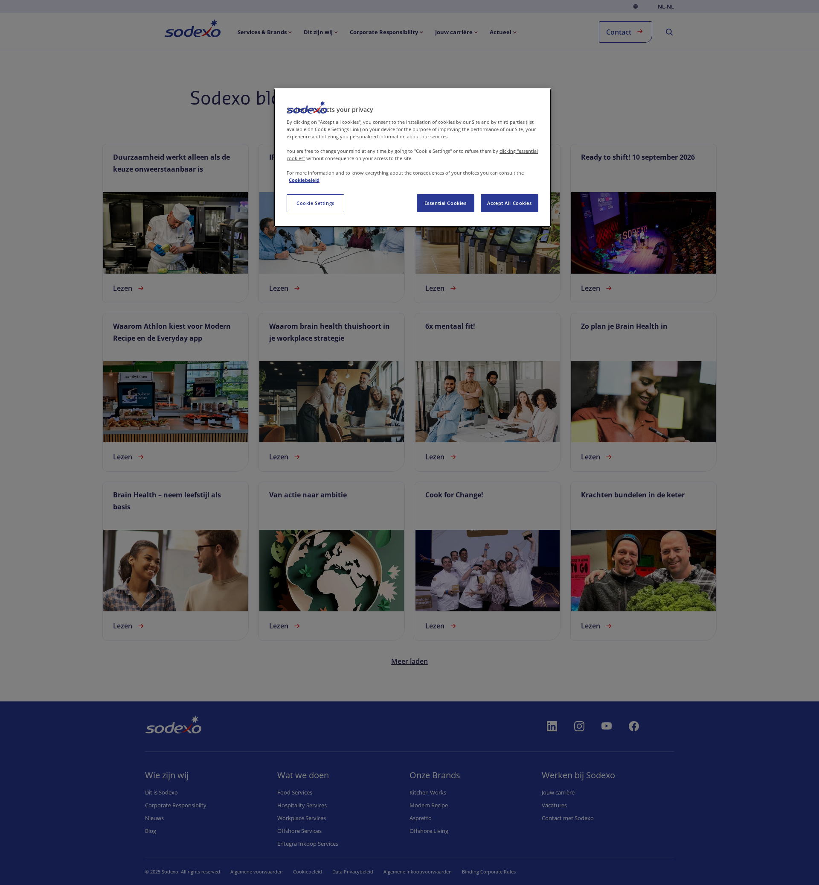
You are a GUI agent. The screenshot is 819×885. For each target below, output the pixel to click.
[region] (412, 157)
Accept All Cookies (509, 203)
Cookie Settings (315, 203)
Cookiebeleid (304, 180)
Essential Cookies (445, 203)
